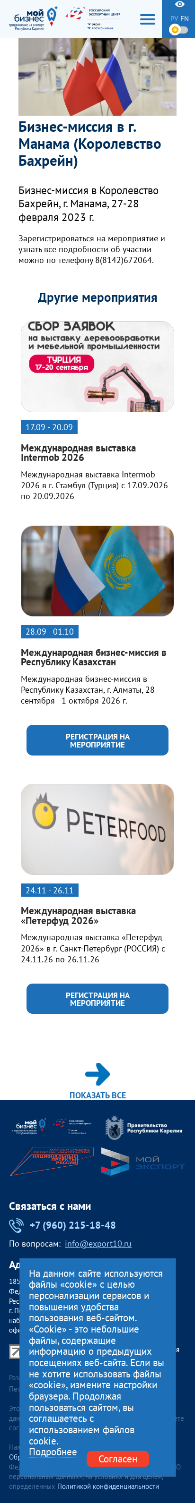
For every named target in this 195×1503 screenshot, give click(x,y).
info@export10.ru (98, 1244)
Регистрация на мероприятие (98, 740)
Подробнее (53, 1452)
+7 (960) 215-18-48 (73, 1225)
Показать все (98, 1095)
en (184, 18)
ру (174, 18)
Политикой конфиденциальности (108, 1486)
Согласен (117, 1458)
